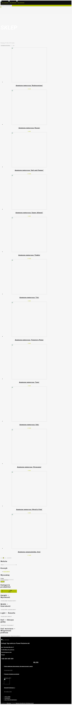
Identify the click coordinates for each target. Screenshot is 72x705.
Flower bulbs (6, 590)
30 (10, 558)
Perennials (5, 592)
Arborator (9, 703)
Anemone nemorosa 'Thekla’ (29, 255)
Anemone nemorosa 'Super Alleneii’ (29, 213)
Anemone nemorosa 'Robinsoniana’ (29, 85)
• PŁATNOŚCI (7, 698)
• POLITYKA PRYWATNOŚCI (10, 700)
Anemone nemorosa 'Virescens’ (29, 467)
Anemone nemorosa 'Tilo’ (29, 297)
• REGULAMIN (7, 696)
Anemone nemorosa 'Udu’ (29, 424)
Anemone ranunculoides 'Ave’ (29, 552)
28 (8, 558)
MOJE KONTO (6, 571)
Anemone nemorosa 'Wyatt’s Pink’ (29, 509)
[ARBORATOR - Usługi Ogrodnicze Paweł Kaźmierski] (12, 2)
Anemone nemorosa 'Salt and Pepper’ (29, 170)
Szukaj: (2, 578)
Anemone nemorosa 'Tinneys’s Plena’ (29, 340)
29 (9, 558)
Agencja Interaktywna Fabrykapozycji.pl (25, 703)
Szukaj (2, 581)
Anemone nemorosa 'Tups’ (29, 382)
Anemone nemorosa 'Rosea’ (29, 128)
